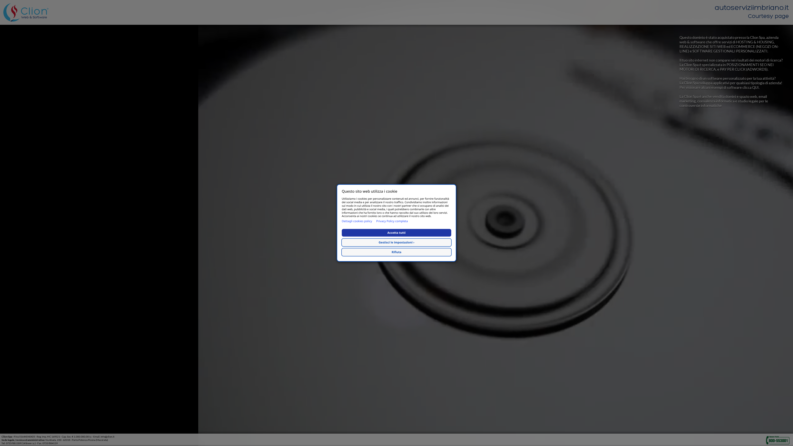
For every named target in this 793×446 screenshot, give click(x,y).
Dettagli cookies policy (357, 221)
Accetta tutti (396, 233)
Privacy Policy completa (392, 221)
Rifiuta (396, 252)
